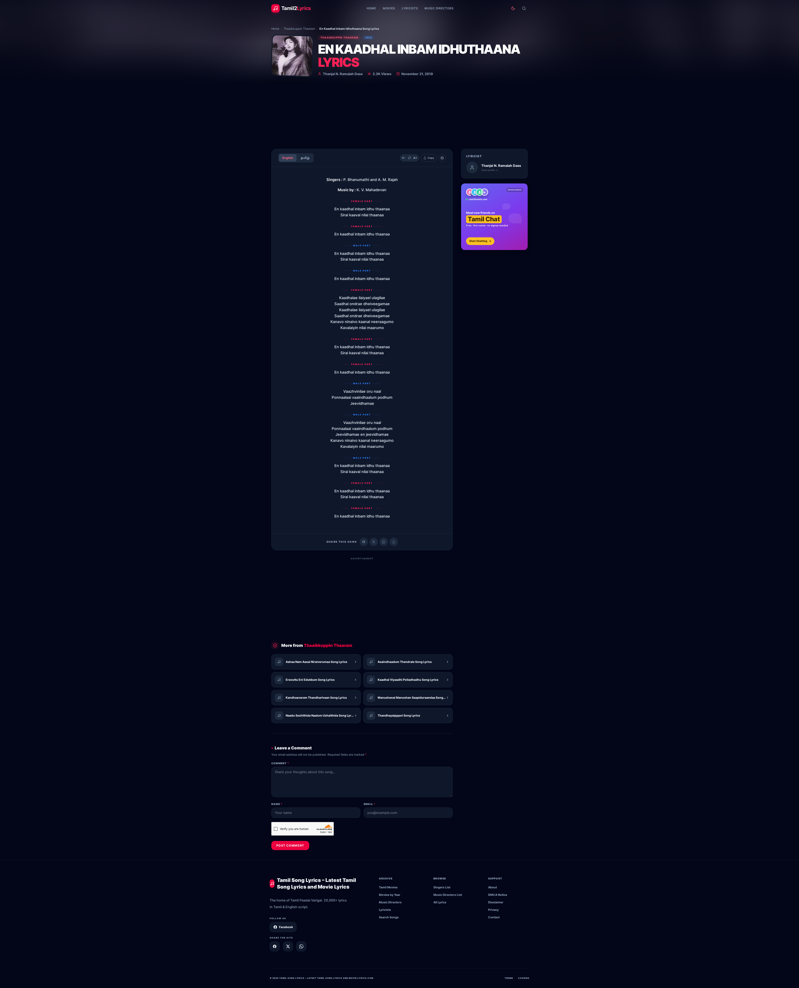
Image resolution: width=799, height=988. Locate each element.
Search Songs (389, 917)
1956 (368, 37)
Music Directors (439, 8)
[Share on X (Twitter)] (374, 542)
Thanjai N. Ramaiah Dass (343, 74)
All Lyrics (439, 902)
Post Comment (290, 845)
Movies (389, 8)
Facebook (286, 927)
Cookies (523, 978)
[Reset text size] (409, 158)
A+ (415, 158)
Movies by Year (389, 894)
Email (369, 804)
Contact (494, 917)
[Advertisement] (399, 114)
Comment (280, 763)
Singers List (441, 887)
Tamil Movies (388, 887)
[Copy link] (394, 542)
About (492, 887)
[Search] (524, 8)
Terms (509, 978)
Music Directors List (447, 894)
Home (371, 8)
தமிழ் (305, 158)
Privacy (493, 909)
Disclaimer (495, 902)
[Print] (442, 158)
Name (276, 804)
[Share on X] (288, 946)
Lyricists (410, 8)
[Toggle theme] (513, 8)
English (287, 158)
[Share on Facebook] (364, 542)
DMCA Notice (497, 894)
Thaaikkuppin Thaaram (299, 28)
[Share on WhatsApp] (384, 542)
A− (404, 157)
